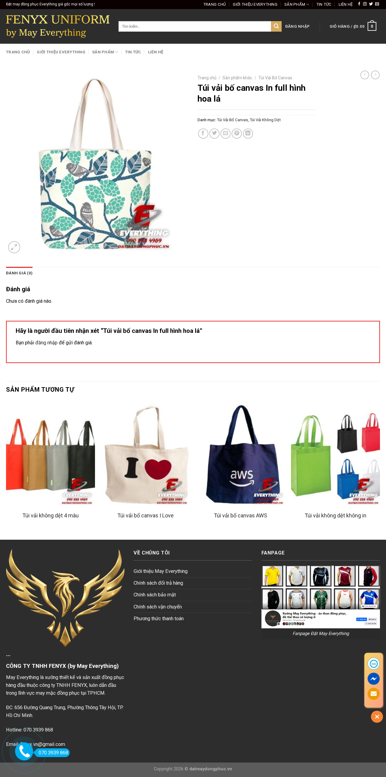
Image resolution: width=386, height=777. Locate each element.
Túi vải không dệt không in (335, 515)
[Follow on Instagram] (365, 4)
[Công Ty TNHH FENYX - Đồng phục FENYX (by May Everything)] (57, 26)
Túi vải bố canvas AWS (240, 515)
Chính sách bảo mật (155, 595)
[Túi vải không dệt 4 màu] (50, 454)
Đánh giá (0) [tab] (19, 273)
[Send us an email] (377, 4)
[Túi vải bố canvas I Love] (145, 454)
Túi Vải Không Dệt (265, 120)
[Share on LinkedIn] (248, 133)
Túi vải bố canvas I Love (145, 515)
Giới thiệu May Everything (161, 571)
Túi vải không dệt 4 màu (50, 515)
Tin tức (324, 4)
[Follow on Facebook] (359, 4)
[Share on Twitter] (214, 133)
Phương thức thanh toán (159, 618)
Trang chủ (214, 4)
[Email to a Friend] (225, 133)
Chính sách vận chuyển (158, 607)
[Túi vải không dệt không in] (335, 454)
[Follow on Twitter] (371, 4)
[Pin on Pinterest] (237, 133)
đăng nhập (46, 343)
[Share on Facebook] (203, 133)
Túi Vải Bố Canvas (275, 77)
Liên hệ (346, 4)
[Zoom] (14, 247)
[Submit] (276, 26)
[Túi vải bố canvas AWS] (240, 454)
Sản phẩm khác (237, 77)
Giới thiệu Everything (255, 4)
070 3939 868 (53, 753)
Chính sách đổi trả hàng (158, 583)
